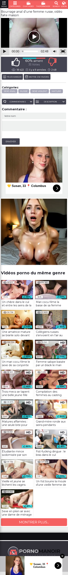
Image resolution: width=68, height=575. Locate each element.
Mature (56, 91)
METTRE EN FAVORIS (39, 77)
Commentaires (18, 101)
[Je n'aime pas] (52, 62)
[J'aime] (16, 62)
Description (50, 101)
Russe (23, 91)
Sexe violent (39, 91)
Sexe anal (9, 91)
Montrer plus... (34, 522)
